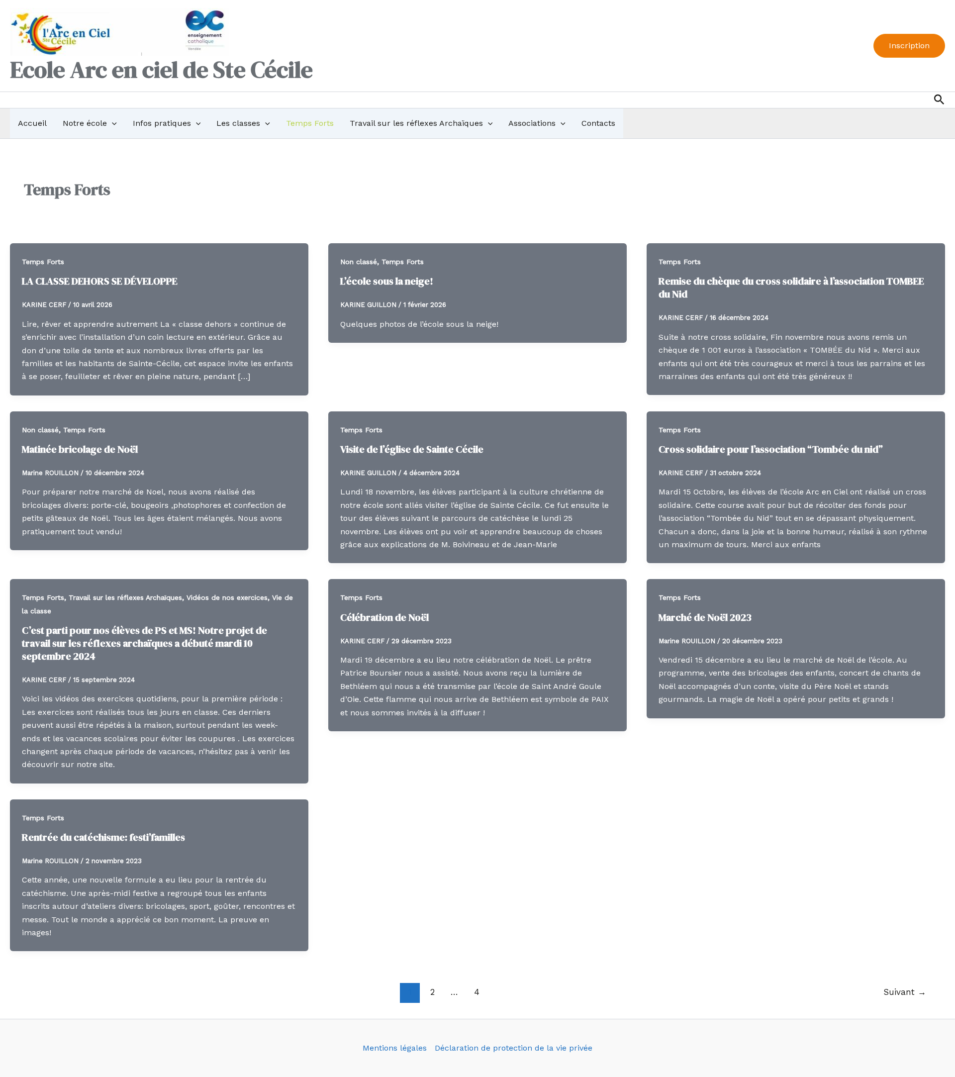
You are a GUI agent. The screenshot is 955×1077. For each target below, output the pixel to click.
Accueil (32, 123)
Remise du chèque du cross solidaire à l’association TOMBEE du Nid (791, 287)
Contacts (598, 123)
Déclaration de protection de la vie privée (513, 1048)
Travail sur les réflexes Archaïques (416, 123)
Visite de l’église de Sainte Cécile (411, 449)
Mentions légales (395, 1048)
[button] (909, 46)
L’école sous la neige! (386, 281)
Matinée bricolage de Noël (80, 449)
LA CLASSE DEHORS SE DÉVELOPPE (100, 281)
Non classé (358, 262)
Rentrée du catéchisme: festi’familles (103, 837)
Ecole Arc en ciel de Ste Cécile (161, 69)
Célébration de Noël (384, 617)
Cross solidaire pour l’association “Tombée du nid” (771, 449)
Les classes (238, 123)
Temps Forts (310, 123)
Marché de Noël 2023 (705, 617)
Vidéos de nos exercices (227, 597)
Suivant (904, 992)
